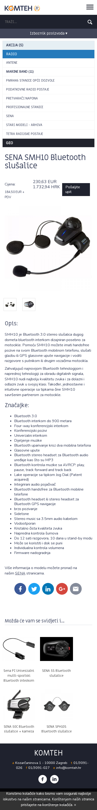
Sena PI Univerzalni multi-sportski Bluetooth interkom (19, 675)
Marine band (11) (20, 71)
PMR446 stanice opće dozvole (30, 80)
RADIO (11, 54)
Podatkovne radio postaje (27, 89)
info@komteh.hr (68, 767)
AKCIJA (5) (14, 45)
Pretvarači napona (22, 98)
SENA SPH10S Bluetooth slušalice (56, 729)
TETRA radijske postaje (24, 134)
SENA (10, 116)
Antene (11, 62)
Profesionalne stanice (24, 107)
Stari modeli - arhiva (24, 125)
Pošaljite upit (72, 190)
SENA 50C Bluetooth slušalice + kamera (19, 729)
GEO (9, 142)
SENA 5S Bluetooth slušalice (56, 673)
